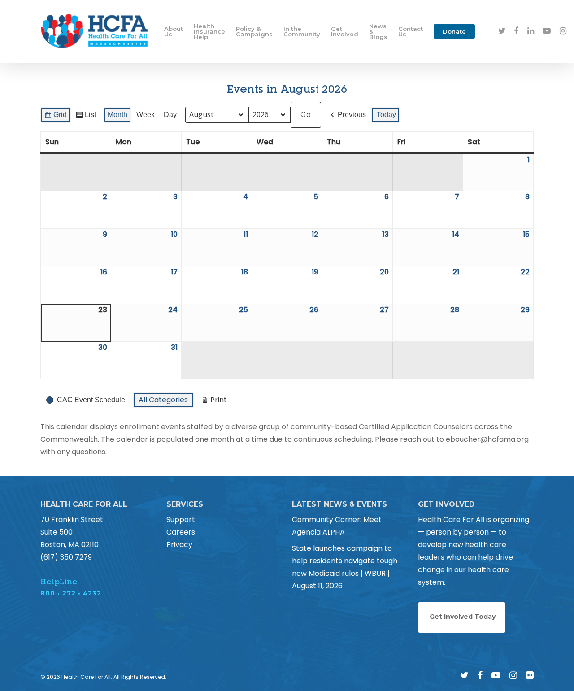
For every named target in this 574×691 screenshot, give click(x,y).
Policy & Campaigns (254, 31)
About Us (173, 31)
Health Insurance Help (209, 31)
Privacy (179, 544)
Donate (454, 31)
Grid (55, 117)
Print (214, 401)
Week (145, 114)
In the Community (301, 31)
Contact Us (410, 31)
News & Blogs (378, 31)
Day (170, 114)
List (85, 117)
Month (117, 114)
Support (180, 519)
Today (386, 114)
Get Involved (344, 31)
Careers (180, 532)
